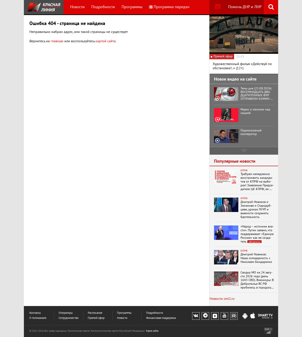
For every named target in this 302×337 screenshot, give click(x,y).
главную (57, 41)
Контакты (35, 313)
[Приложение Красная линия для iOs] (252, 316)
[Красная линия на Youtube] (224, 316)
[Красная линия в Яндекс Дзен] (215, 316)
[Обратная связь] (217, 7)
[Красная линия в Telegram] (205, 316)
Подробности (103, 7)
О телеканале (37, 318)
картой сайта (106, 41)
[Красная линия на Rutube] (234, 316)
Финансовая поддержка (161, 318)
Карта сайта (152, 330)
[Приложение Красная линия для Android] (245, 316)
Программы (132, 7)
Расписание (95, 313)
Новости (77, 7)
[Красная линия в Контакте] (196, 316)
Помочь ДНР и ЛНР (245, 7)
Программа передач (171, 7)
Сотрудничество (68, 318)
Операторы (66, 313)
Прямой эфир (96, 318)
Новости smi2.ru (222, 299)
